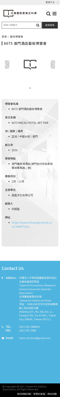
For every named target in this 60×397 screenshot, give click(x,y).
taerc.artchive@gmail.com (34, 338)
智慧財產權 (39, 393)
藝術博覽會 (16, 36)
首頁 (5, 36)
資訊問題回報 (24, 393)
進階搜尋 (49, 25)
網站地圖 (52, 393)
